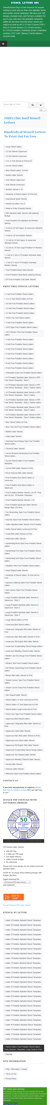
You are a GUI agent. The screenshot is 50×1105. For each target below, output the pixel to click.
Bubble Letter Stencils (14, 175)
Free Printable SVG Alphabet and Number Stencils (21, 221)
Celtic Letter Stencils (14, 436)
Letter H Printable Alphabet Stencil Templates (23, 953)
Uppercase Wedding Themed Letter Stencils (23, 759)
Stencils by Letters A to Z (15, 203)
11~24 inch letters (32, 27)
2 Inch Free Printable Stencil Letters (19, 322)
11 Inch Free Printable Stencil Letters (20, 308)
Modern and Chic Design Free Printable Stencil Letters (23, 657)
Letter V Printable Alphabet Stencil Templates (23, 1020)
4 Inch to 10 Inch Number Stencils (19, 235)
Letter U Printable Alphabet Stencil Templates (23, 1015)
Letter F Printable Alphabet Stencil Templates (23, 944)
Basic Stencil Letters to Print (16, 422)
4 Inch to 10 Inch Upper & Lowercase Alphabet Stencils (23, 229)
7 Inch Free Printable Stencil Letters (19, 358)
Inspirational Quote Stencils (16, 199)
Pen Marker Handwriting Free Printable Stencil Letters (23, 669)
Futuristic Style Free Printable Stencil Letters (23, 519)
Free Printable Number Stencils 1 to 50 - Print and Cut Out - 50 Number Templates (23, 493)
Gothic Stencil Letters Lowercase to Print (21, 529)
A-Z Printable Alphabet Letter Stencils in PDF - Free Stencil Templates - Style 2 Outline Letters (23, 401)
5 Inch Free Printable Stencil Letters (19, 349)
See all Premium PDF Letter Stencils (17, 905)
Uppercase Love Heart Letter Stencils (20, 740)
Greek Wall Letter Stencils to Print (19, 534)
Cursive (35, 24)
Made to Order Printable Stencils (18, 208)
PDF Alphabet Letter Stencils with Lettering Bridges (22, 214)
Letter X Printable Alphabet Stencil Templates (23, 1029)
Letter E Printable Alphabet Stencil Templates (23, 939)
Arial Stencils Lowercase (15, 184)
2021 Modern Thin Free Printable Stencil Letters (21, 333)
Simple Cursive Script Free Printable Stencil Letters (22, 688)
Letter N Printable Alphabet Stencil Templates (23, 982)
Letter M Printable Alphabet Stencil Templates (23, 977)
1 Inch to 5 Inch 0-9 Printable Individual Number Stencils (20, 263)
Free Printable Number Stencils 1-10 (20, 500)
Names (25, 33)
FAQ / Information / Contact (16, 1069)
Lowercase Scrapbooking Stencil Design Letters (24, 646)
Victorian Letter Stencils (15, 769)
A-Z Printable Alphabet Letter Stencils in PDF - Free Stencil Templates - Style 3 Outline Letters (23, 415)
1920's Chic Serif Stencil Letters (18, 318)
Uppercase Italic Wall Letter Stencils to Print (23, 735)
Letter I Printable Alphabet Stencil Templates (23, 958)
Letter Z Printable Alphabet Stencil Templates (23, 1039)
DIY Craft (16, 33)
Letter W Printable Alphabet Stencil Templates (24, 1025)
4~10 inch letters (15, 27)
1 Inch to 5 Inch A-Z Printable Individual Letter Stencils (23, 256)
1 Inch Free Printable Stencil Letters (19, 294)
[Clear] (41, 105)
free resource (28, 7)
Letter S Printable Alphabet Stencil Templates (23, 1006)
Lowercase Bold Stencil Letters (18, 624)
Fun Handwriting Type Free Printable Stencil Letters (22, 513)
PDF (42, 24)
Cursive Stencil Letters (14, 165)
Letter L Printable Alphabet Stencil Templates (23, 972)
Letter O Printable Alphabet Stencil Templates (23, 987)
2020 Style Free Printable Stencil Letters (21, 327)
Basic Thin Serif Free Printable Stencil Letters (23, 427)
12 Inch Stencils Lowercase (16, 156)
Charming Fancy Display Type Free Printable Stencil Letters (22, 442)
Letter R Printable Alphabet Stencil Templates (23, 1001)
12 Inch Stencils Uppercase (16, 151)
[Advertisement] (25, 72)
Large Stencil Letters (14, 146)
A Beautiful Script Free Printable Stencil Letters (24, 373)
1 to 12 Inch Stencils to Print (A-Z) (19, 161)
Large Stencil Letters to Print (17, 620)
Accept (15, 1104)
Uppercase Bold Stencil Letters (18, 719)
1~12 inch (27, 24)
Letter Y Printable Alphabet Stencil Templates (23, 1034)
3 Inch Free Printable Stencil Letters (19, 339)
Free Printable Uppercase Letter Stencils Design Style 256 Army (21, 506)
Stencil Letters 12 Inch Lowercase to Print (22, 700)
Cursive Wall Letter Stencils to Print (19, 468)
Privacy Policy (11, 1078)
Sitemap (9, 1054)
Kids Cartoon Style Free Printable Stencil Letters (21, 591)
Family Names (35, 33)
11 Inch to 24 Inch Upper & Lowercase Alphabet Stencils (20, 241)
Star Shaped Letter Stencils (16, 695)
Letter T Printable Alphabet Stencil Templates (23, 1010)
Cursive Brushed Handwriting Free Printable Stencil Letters (22, 454)
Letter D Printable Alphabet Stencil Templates (23, 934)
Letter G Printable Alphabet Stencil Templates (23, 949)
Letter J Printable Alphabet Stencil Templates (23, 963)
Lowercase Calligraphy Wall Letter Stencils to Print (23, 630)
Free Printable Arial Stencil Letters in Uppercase (19, 486)
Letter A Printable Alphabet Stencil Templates (23, 920)
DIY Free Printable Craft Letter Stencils (21, 279)
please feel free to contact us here (22, 788)
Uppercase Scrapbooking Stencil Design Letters (24, 750)
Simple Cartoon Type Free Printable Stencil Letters (22, 681)
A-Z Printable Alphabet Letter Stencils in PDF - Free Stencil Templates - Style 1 (23, 378)
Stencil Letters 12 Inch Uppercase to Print (22, 704)
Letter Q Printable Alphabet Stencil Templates (23, 996)
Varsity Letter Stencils (14, 764)
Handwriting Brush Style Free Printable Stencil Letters (23, 544)
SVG (5, 27)
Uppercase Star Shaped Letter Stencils (21, 754)
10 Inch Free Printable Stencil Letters (20, 303)
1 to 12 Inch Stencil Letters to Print (19, 299)
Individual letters (29, 30)
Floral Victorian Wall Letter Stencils (19, 473)
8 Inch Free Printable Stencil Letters (19, 363)
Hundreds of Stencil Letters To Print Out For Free (25, 134)
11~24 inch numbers (11, 30)
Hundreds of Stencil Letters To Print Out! (21, 194)
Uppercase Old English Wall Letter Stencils (22, 745)
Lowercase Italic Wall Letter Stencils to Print (22, 637)
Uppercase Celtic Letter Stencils (18, 731)
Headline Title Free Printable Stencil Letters (23, 565)
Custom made (9, 36)
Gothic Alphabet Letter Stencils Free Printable (23, 524)
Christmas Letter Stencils (15, 448)
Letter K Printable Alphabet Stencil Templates (23, 968)
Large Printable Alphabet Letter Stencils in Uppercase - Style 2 (21, 606)
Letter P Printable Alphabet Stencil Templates (23, 991)
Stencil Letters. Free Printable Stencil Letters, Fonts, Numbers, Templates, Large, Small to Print (23, 1048)
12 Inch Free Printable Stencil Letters (20, 313)
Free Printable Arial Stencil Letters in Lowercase (19, 478)
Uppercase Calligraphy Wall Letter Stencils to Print (23, 724)
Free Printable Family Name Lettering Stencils (23, 275)
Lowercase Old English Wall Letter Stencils (22, 641)
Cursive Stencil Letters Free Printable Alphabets (19, 462)
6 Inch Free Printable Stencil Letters (19, 354)
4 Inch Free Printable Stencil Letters (19, 344)
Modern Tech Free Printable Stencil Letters (22, 663)
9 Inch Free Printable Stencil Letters (19, 368)
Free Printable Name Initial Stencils (19, 270)
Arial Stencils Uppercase (15, 180)
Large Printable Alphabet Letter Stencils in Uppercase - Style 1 (21, 598)
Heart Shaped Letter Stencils (17, 570)
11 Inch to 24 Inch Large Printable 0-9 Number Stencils (23, 248)
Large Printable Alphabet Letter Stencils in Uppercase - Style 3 (21, 613)
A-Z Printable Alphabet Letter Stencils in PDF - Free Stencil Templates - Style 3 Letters (23, 408)
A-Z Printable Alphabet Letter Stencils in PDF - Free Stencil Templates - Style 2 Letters (23, 393)
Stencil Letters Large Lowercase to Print (21, 709)
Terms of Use (11, 1074)
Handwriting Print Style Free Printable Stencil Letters (23, 552)
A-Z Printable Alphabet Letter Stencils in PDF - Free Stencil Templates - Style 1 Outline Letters (23, 386)
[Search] (32, 105)
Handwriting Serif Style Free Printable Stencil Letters (23, 559)
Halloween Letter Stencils (16, 538)
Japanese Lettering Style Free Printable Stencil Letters (23, 583)
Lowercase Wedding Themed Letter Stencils (23, 651)
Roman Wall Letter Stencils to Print (19, 675)
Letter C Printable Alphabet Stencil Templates (23, 930)
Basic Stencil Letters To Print (17, 170)
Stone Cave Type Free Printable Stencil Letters (24, 714)
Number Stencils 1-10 (14, 189)
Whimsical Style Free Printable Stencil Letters (23, 773)
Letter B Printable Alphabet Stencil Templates (23, 925)
